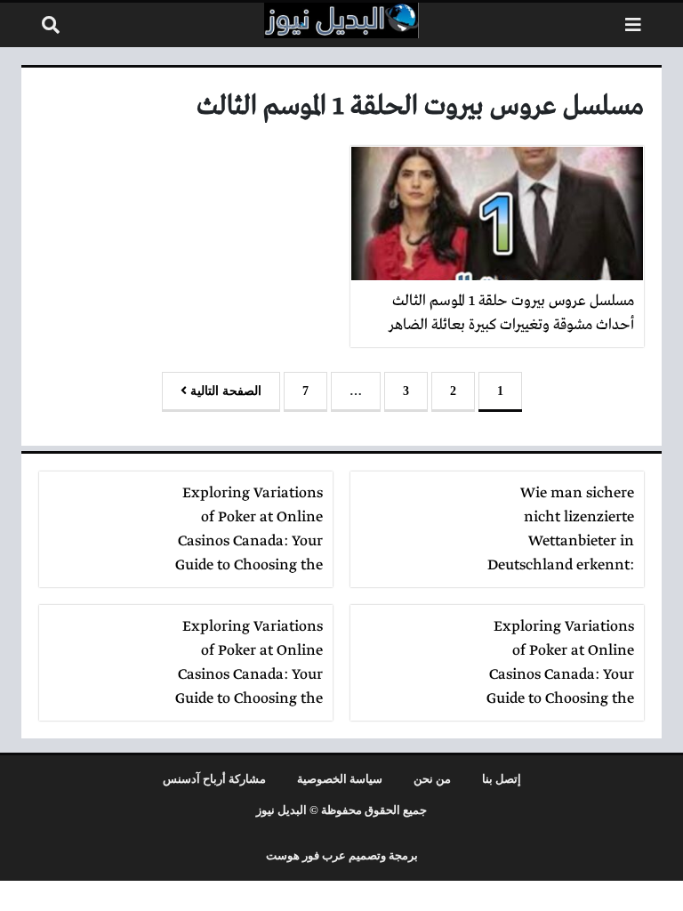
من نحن (432, 779)
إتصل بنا (501, 779)
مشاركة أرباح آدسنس (214, 779)
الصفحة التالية (224, 391)
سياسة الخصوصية (339, 779)
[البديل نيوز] (341, 20)
